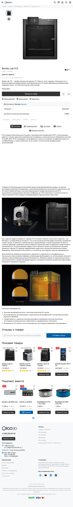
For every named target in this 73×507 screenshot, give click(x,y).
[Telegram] (40, 475)
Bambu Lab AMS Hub (10, 402)
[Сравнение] (69, 94)
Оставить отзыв (59, 335)
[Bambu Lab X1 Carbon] (10, 354)
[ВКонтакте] (51, 475)
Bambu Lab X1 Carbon (7, 364)
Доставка (47, 126)
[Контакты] (58, 2)
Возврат (4, 465)
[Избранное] (63, 94)
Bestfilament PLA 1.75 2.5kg (43, 403)
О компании (5, 476)
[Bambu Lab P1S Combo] (45, 354)
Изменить (24, 104)
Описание (17, 126)
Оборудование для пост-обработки (49, 443)
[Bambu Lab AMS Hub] (10, 393)
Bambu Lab (26, 6)
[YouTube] (46, 475)
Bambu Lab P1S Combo (43, 364)
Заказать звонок (8, 438)
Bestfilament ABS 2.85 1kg (61, 403)
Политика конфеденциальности (36, 486)
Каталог (10, 6)
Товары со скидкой (44, 429)
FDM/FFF (25, 119)
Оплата (59, 126)
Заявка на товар (31, 94)
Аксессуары (42, 440)
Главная (4, 6)
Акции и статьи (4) (38, 130)
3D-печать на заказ (8, 473)
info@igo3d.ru (8, 443)
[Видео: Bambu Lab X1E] (9, 19)
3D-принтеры (18, 6)
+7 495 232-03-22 (8, 433)
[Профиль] (62, 2)
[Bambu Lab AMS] (28, 393)
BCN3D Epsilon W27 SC (62, 364)
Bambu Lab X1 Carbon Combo (25, 364)
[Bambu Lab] (67, 69)
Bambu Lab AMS (26, 402)
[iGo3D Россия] (8, 2)
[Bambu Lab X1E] (40, 37)
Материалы (42, 437)
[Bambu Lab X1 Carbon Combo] (28, 354)
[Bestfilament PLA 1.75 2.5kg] (45, 393)
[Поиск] (55, 2)
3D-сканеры (42, 435)
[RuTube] (56, 475)
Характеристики (32, 126)
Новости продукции (8, 462)
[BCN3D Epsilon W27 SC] (63, 354)
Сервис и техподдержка (9, 470)
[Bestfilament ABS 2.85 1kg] (63, 393)
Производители (16, 119)
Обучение (5, 468)
